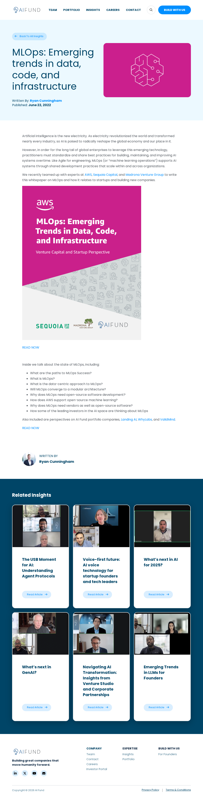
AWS (88, 174)
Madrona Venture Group (144, 174)
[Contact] (44, 773)
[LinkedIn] (15, 773)
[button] (151, 10)
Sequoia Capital (105, 174)
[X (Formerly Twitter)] (25, 773)
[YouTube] (34, 773)
